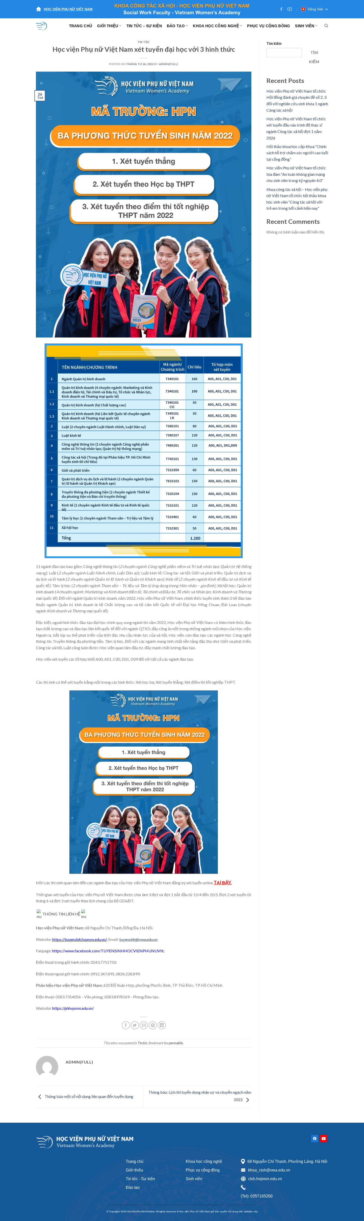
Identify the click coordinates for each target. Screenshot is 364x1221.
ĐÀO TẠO (176, 26)
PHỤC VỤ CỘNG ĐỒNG (268, 26)
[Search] (326, 25)
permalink (176, 1043)
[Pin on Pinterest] (153, 1025)
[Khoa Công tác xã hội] (44, 26)
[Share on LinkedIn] (162, 1025)
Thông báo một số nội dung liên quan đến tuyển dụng (88, 1096)
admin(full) (168, 64)
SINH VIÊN (304, 26)
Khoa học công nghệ (204, 1161)
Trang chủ (134, 1161)
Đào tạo (133, 1187)
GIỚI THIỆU (107, 26)
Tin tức (143, 42)
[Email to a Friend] (144, 1025)
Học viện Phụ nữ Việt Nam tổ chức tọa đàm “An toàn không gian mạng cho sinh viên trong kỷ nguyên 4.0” (296, 174)
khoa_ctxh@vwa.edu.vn (269, 1170)
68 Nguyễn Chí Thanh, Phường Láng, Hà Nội (287, 1161)
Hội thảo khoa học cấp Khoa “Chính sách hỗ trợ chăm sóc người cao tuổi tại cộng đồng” (297, 152)
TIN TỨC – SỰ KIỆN (144, 26)
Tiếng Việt (315, 9)
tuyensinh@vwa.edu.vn (138, 939)
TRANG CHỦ (80, 26)
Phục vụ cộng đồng (203, 1170)
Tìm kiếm (274, 43)
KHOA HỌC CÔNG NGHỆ (216, 26)
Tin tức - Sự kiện (140, 1179)
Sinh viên (194, 1179)
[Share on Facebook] (126, 1025)
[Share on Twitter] (135, 1025)
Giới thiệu (134, 1170)
